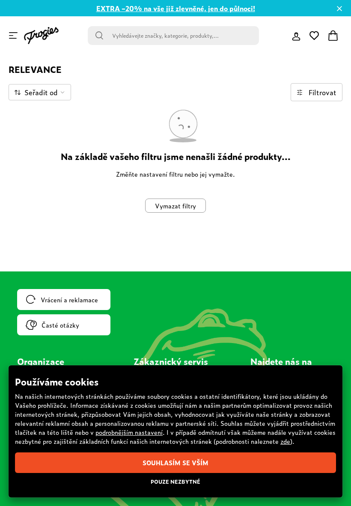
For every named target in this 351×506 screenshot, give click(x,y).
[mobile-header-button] (296, 35)
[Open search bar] (99, 35)
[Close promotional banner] (339, 8)
